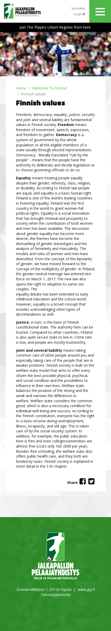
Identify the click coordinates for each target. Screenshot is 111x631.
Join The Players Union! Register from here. (55, 27)
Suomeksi (78, 8)
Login (78, 14)
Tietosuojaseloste (56, 594)
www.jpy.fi (86, 589)
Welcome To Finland (49, 88)
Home (21, 88)
